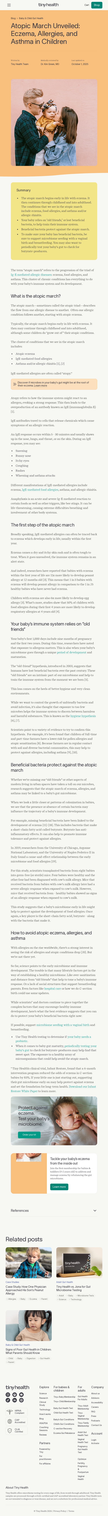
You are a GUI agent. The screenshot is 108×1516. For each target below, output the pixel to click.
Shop (97, 5)
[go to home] (48, 5)
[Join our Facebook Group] (14, 1394)
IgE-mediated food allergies (40, 489)
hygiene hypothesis (83, 716)
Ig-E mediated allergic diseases (31, 274)
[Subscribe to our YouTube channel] (21, 1394)
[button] (9, 5)
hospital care (52, 988)
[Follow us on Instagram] (8, 1394)
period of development (71, 652)
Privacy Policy (59, 1511)
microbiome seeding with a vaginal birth (62, 1025)
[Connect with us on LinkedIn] (14, 1400)
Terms (71, 1511)
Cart (87, 5)
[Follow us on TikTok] (8, 1400)
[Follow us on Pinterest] (21, 1400)
